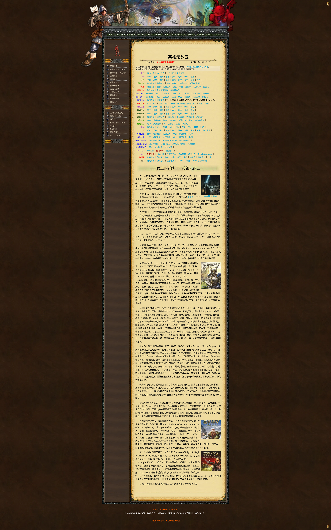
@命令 (192, 157)
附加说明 (183, 83)
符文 (183, 127)
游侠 (175, 87)
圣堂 (149, 77)
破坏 (159, 127)
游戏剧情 (160, 73)
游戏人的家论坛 (116, 113)
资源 (165, 120)
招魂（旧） (191, 104)
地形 (149, 124)
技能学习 (160, 100)
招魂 (200, 104)
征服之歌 (113, 76)
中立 (198, 80)
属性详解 (150, 90)
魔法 (179, 157)
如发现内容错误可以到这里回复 (197, 67)
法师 (191, 134)
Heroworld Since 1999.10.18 (165, 510)
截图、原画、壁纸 (117, 123)
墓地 (167, 77)
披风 (174, 130)
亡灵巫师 (166, 87)
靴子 (180, 130)
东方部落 (168, 147)
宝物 (185, 157)
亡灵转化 (190, 117)
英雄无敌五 (114, 86)
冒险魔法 (150, 127)
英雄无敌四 (114, 89)
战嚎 (190, 127)
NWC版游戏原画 (200, 161)
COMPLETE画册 (184, 161)
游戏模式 (182, 154)
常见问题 (160, 154)
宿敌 (173, 104)
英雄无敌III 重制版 (117, 69)
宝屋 (149, 120)
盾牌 (155, 130)
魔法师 (188, 87)
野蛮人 (206, 87)
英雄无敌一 (114, 98)
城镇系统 (150, 117)
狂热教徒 (157, 134)
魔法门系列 (114, 132)
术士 (181, 87)
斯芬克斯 (157, 124)
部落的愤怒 (153, 144)
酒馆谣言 (200, 117)
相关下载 (113, 119)
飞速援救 (191, 144)
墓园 (167, 110)
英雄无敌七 (114, 79)
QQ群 (112, 126)
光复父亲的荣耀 (178, 144)
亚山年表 (150, 73)
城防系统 (160, 117)
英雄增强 (182, 120)
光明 (171, 127)
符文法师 (197, 87)
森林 (174, 77)
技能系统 (150, 100)
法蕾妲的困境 (154, 140)
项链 (186, 130)
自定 (209, 157)
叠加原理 (169, 151)
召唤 (177, 127)
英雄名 (159, 157)
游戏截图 (150, 161)
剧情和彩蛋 (199, 120)
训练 (160, 104)
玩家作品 (170, 161)
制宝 (167, 104)
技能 (167, 157)
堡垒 (186, 77)
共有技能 (206, 93)
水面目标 (173, 120)
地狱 (155, 77)
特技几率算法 (172, 83)
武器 (149, 130)
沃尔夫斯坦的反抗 (169, 140)
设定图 (190, 197)
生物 (173, 157)
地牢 (180, 77)
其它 (191, 120)
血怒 (207, 104)
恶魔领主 (150, 87)
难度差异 (191, 154)
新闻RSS (113, 129)
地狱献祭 (180, 117)
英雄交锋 (113, 102)
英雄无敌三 (114, 92)
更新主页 (113, 66)
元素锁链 (181, 104)
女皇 (149, 134)
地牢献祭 (170, 117)
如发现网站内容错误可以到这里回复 (165, 521)
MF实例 (150, 151)
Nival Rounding (205, 154)
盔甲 (167, 130)
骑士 (159, 87)
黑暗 (165, 127)
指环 (192, 130)
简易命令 (201, 157)
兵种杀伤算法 (195, 83)
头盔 (161, 130)
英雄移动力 (174, 90)
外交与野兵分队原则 (172, 124)
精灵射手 (182, 134)
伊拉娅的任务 (184, 140)
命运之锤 (158, 147)
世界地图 (170, 73)
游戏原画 (160, 161)
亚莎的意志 (165, 144)
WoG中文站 (115, 135)
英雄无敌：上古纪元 (118, 73)
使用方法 (150, 157)
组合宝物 (206, 130)
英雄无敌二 (114, 95)
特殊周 (186, 124)
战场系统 (150, 83)
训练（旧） (151, 104)
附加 (202, 127)
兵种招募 (157, 120)
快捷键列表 (171, 154)
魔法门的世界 (115, 116)
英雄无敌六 (114, 82)
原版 (151, 147)
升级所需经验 (162, 90)
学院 (161, 77)
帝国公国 (180, 73)
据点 (192, 77)
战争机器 (160, 83)
